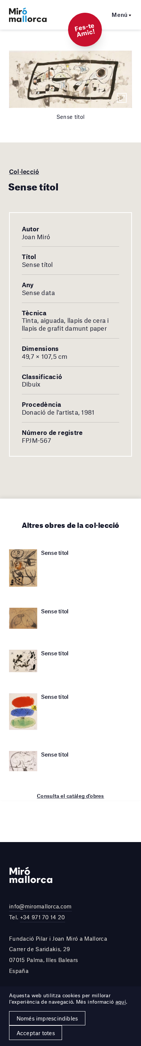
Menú (120, 14)
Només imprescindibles (47, 1018)
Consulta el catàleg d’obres (70, 796)
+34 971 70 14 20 (42, 917)
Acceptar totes (36, 1033)
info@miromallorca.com (40, 906)
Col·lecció (24, 171)
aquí (120, 1002)
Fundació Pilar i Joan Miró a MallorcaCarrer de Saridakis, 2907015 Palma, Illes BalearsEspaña (58, 954)
